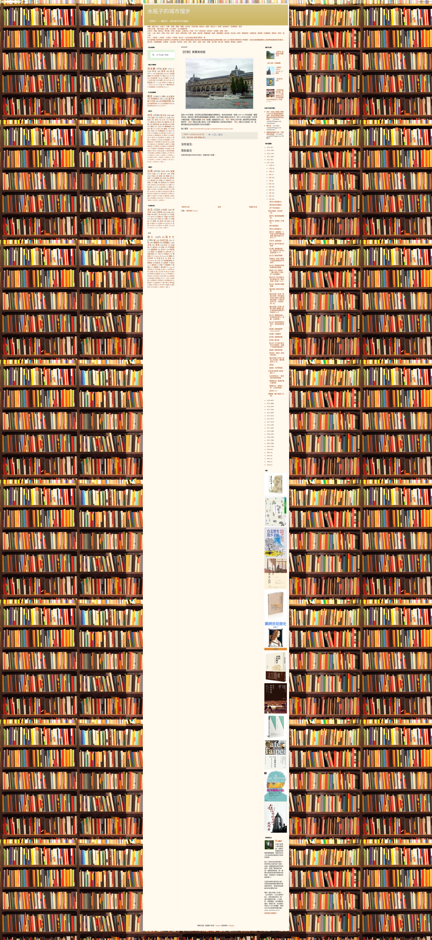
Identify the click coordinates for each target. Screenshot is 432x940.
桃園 (159, 217)
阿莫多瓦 (160, 258)
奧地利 (153, 180)
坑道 (194, 40)
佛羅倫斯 (207, 33)
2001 (268, 459)
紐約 (279, 33)
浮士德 (162, 285)
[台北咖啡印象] (275, 769)
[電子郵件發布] (209, 134)
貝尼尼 (149, 276)
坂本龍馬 (155, 287)
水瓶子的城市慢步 (169, 11)
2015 (268, 416)
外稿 (167, 26)
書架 (163, 71)
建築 (165, 69)
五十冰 (168, 80)
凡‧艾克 (166, 278)
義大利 (163, 174)
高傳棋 (155, 267)
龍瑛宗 (239, 42)
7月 (270, 181)
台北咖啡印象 (152, 103)
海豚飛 (156, 242)
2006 (268, 443)
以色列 (149, 31)
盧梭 (167, 285)
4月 (270, 190)
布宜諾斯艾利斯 (152, 157)
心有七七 (168, 237)
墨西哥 (167, 196)
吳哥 (177, 33)
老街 (198, 40)
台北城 (163, 214)
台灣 (150, 171)
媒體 (182, 26)
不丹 (196, 31)
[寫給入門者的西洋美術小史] (275, 801)
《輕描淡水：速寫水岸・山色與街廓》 (275, 387)
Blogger (231, 925)
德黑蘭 (158, 142)
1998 (268, 465)
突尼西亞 (168, 198)
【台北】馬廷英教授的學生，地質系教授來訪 (276, 324)
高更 (199, 42)
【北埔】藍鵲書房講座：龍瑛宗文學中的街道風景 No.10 (276, 251)
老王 (167, 272)
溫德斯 (165, 263)
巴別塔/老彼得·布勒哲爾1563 (275, 372)
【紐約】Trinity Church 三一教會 (280, 70)
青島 (173, 157)
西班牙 (172, 178)
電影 (246, 40)
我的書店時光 (151, 106)
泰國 (160, 189)
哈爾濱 (164, 159)
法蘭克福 (253, 33)
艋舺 (168, 221)
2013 (268, 422)
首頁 (240, 26)
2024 (268, 153)
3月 (270, 193)
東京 (158, 33)
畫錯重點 (152, 87)
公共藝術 (231, 40)
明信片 (240, 40)
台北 (149, 37)
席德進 (161, 287)
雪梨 (162, 162)
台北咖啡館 (151, 40)
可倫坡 (158, 159)
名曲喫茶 (166, 40)
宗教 (236, 40)
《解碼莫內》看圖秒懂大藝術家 (276, 382)
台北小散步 (161, 106)
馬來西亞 (164, 194)
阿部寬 (172, 249)
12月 (270, 165)
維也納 (227, 33)
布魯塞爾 (161, 148)
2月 (270, 196)
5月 (270, 187)
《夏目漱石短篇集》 (275, 205)
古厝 (201, 40)
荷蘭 (159, 191)
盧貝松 (154, 265)
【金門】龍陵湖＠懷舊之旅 (280, 54)
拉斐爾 (165, 42)
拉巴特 (149, 162)
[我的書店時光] (275, 682)
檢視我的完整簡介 (270, 913)
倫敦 (213, 33)
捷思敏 (160, 252)
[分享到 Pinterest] (221, 134)
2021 (268, 162)
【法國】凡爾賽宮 (274, 334)
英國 (172, 174)
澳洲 (170, 194)
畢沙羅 (165, 283)
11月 (270, 168)
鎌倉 (165, 129)
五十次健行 (165, 78)
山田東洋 (171, 276)
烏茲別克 (160, 198)
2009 (268, 434)
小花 (158, 260)
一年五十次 (151, 85)
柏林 (238, 33)
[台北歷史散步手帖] (275, 557)
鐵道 (187, 40)
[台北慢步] (275, 526)
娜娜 (170, 256)
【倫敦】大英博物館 (275, 368)
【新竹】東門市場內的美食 (276, 245)
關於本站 (155, 26)
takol (164, 274)
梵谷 (204, 42)
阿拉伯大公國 (167, 191)
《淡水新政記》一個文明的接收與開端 (276, 377)
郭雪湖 (227, 42)
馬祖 (200, 37)
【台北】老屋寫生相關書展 (276, 285)
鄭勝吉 (149, 263)
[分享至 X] (217, 134)
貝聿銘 (151, 274)
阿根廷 (153, 198)
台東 (193, 37)
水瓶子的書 (151, 29)
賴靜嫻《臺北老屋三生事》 (276, 395)
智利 (226, 31)
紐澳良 (158, 153)
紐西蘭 (161, 200)
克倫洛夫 (152, 144)
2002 (268, 455)
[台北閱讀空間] (275, 588)
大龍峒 (160, 223)
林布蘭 (151, 278)
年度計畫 (194, 26)
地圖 (207, 26)
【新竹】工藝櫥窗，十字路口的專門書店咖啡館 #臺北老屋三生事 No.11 (276, 235)
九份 (186, 37)
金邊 (172, 142)
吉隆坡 (163, 155)
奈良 (167, 33)
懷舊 (205, 40)
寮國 (148, 189)
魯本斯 (179, 42)
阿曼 (155, 31)
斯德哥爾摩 (170, 151)
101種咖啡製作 (169, 85)
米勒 (185, 42)
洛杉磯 (151, 153)
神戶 (172, 33)
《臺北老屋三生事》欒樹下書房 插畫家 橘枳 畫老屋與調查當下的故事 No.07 (276, 309)
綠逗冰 (201, 26)
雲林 (165, 135)
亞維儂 (153, 148)
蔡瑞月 (166, 254)
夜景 (161, 80)
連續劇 (258, 40)
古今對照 (163, 83)
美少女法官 (160, 272)
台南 (190, 37)
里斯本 (274, 33)
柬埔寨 (156, 178)
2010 (268, 431)
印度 (191, 31)
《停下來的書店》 (274, 208)
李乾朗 (160, 280)
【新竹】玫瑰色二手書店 (276, 222)
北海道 (216, 31)
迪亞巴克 (166, 142)
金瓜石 (181, 37)
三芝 (156, 228)
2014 (268, 419)
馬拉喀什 (151, 159)
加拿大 (155, 196)
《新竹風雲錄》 (273, 226)
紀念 (172, 71)
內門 (151, 228)
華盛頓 (161, 157)
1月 (270, 199)
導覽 (177, 26)
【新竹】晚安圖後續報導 (276, 217)
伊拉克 (155, 200)
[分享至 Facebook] (219, 134)
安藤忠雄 (150, 254)
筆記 (164, 76)
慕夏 (208, 42)
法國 (195, 137)
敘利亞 (160, 31)
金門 (197, 37)
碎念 (154, 71)
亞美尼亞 (185, 31)
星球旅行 (226, 26)
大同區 (161, 37)
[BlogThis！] (215, 134)
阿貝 (165, 245)
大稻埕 (155, 37)
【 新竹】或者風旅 (274, 241)
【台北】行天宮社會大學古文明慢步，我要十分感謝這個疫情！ (276, 345)
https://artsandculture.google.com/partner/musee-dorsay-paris (211, 128)
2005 (268, 446)
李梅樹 (170, 274)
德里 (168, 137)
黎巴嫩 (167, 31)
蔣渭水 (155, 247)
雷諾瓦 (158, 278)
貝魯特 (156, 146)
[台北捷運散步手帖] (275, 619)
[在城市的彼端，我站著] (275, 832)
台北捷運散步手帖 (166, 104)
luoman (218, 925)
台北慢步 (173, 29)
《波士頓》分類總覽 (273, 63)
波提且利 (157, 283)
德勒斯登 (245, 33)
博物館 (270, 40)
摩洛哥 (209, 31)
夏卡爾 (214, 42)
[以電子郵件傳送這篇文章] (213, 134)
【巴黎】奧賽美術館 (275, 337)
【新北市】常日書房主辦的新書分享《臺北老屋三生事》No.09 (276, 279)
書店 (212, 40)
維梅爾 (167, 265)
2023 (268, 156)
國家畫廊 (220, 33)
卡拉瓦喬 (172, 42)
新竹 (156, 214)
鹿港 (166, 225)
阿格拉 (154, 140)
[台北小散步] (275, 739)
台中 (163, 120)
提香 (170, 269)
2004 (268, 449)
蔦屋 (170, 83)
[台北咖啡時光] (275, 713)
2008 (268, 437)
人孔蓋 (160, 85)
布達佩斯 (161, 144)
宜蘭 (149, 214)
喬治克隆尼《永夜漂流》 (275, 212)
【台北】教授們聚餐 (275, 255)
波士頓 (150, 129)
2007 (268, 440)
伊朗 (172, 31)
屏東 (154, 221)
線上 (204, 137)
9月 (270, 174)
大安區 (168, 37)
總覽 (149, 26)
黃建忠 (157, 263)
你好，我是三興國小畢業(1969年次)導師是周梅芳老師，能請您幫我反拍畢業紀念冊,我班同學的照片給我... (275, 115)
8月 (270, 177)
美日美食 (160, 87)
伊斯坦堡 (183, 33)
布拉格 (233, 33)
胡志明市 (155, 162)
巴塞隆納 (267, 33)
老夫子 (163, 249)
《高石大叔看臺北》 (275, 202)
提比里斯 (161, 151)
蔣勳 (167, 287)
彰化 (153, 225)
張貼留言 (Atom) (192, 211)
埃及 (160, 196)
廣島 (152, 126)
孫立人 (165, 269)
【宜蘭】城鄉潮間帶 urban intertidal (275, 330)
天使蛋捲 (171, 247)
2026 (268, 147)
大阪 (152, 131)
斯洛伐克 (202, 31)
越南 (148, 196)
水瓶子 (162, 26)
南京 (158, 155)
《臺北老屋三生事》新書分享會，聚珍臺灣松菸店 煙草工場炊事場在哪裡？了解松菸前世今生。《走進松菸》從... (276, 298)
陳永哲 (268, 126)
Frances (156, 256)
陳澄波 (233, 42)
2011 (268, 428)
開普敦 (167, 157)
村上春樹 (150, 272)
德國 (167, 176)
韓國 (170, 187)
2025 (268, 150)
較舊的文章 (253, 207)
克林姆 (149, 269)
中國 (153, 176)
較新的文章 (186, 207)
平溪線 (174, 37)
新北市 (163, 115)
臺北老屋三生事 (162, 29)
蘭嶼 (165, 228)
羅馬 (194, 33)
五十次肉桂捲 (152, 78)
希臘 (156, 182)
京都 (163, 33)
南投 (153, 223)
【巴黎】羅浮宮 (273, 340)
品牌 (215, 40)
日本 (163, 171)
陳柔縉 (172, 283)
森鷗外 (149, 283)
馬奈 (189, 42)
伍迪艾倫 (253, 40)
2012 (268, 425)
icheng (170, 267)
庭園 (191, 40)
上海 (153, 33)
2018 (268, 406)
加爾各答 (151, 155)
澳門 (153, 137)
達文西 (149, 42)
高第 (170, 258)
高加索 (178, 31)
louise (164, 256)
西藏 (166, 189)
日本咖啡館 (174, 40)
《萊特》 (271, 365)
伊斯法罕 (171, 153)
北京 (149, 33)
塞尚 (150, 285)
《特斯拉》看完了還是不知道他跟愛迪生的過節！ (276, 260)
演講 (172, 26)
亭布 (154, 151)
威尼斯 (200, 33)
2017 (268, 409)
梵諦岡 (163, 187)
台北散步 (182, 40)
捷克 (160, 176)
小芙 (159, 254)
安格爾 (153, 280)
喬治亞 (156, 194)
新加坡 (168, 148)
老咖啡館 (159, 40)
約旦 (160, 140)
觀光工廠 (264, 40)
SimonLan (150, 260)
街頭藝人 (221, 40)
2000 (268, 462)
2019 (268, 403)
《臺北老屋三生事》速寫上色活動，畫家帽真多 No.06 (276, 360)
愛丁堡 (170, 159)
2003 (268, 452)
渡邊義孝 (154, 249)
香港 (170, 131)
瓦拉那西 (161, 137)
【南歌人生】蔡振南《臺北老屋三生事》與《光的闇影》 (276, 272)
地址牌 (156, 76)
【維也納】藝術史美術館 (276, 290)
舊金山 (165, 153)
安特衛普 (169, 155)
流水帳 (187, 26)
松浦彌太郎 (168, 280)
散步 (150, 96)
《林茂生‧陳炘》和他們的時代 (276, 354)
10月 (270, 171)
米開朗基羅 (158, 42)
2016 (268, 413)
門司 (148, 133)
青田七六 (213, 26)
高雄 (166, 217)
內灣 (160, 228)
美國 (172, 171)
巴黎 (189, 33)
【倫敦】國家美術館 (275, 350)
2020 (268, 400)
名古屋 (149, 135)
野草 (219, 26)
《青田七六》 (273, 391)
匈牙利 (149, 194)
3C (170, 76)
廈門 (167, 144)
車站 (191, 137)
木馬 (149, 245)
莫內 (194, 42)
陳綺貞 (158, 274)
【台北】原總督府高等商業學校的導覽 (276, 266)
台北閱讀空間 (182, 29)
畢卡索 (220, 42)
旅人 (225, 40)
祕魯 (221, 31)
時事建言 (155, 98)
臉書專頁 (234, 26)
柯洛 (155, 285)
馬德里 (260, 33)
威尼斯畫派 (279, 40)
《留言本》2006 (280, 80)
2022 (268, 159)
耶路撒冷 (168, 140)
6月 (270, 184)
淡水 (152, 219)
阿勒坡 (163, 146)
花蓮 (166, 219)
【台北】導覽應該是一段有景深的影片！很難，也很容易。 (276, 317)
